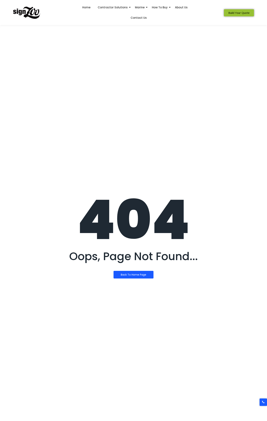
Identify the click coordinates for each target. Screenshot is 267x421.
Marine (140, 7)
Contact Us (139, 18)
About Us (181, 7)
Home (86, 7)
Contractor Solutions (113, 7)
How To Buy (160, 7)
